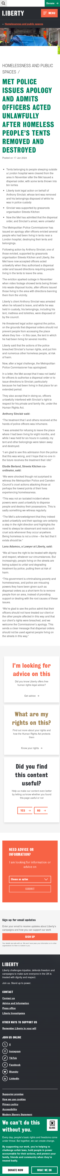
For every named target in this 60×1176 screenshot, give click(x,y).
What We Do (44, 1170)
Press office (9, 1008)
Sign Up (30, 937)
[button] (3, 3)
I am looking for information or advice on (30, 865)
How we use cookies (14, 1099)
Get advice (30, 695)
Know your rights (30, 748)
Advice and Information (15, 1003)
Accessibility (9, 1109)
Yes (22, 810)
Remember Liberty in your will (19, 1028)
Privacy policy (10, 1104)
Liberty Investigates (13, 1013)
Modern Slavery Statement (17, 1114)
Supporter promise (13, 1094)
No (38, 810)
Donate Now (15, 1170)
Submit (30, 889)
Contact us (8, 998)
